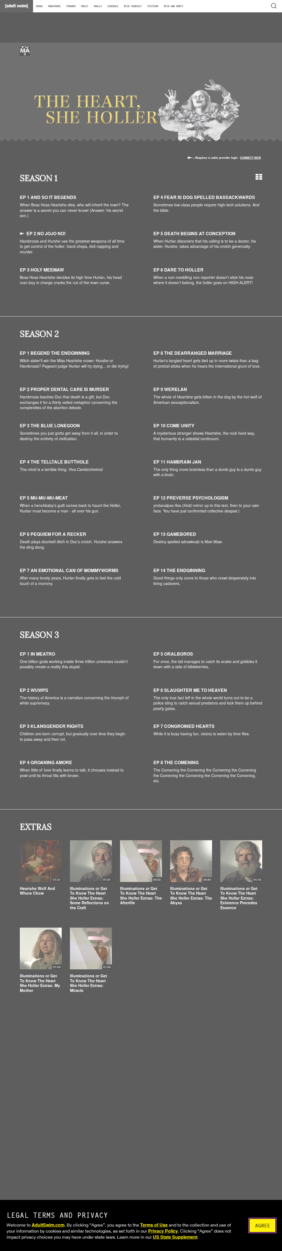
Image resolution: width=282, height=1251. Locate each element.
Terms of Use (154, 1225)
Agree (262, 1225)
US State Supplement (175, 1237)
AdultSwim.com (48, 1225)
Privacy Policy (163, 1231)
